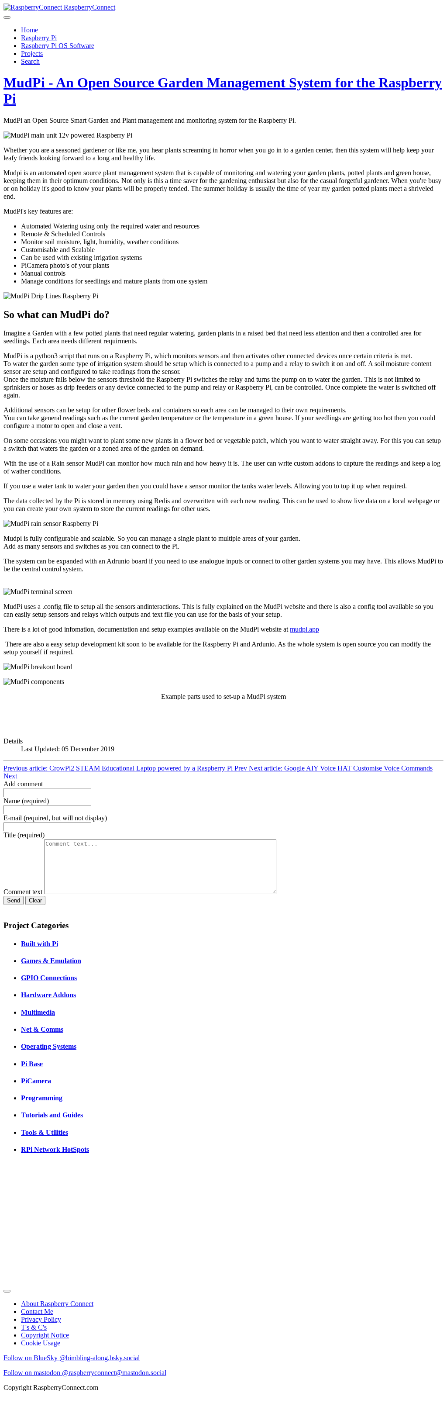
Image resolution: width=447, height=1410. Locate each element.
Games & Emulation (51, 960)
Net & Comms (42, 1029)
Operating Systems (48, 1046)
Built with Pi (39, 943)
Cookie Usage (40, 1343)
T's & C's (34, 1327)
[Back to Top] (6, 1291)
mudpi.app (304, 629)
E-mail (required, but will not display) (55, 818)
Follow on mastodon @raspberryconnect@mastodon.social (84, 1372)
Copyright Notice (45, 1335)
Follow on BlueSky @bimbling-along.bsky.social (71, 1358)
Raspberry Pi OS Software (57, 45)
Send (13, 900)
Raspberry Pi (39, 37)
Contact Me (37, 1311)
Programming (41, 1098)
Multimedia (38, 1012)
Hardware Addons (48, 995)
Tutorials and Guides (52, 1115)
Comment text (23, 891)
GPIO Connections (49, 977)
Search (30, 61)
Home (29, 30)
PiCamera (36, 1081)
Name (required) (26, 801)
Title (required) (24, 835)
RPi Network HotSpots (55, 1149)
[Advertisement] (223, 1224)
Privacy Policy (41, 1319)
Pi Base (32, 1064)
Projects (32, 53)
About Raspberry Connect (57, 1303)
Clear (35, 900)
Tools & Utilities (44, 1132)
